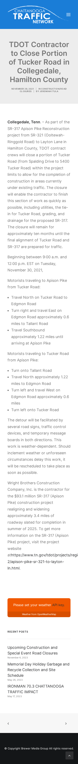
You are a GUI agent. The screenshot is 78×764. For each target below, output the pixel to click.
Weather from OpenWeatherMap (39, 614)
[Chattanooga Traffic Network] (39, 14)
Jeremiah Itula (49, 91)
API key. (58, 605)
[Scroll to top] (69, 755)
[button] (68, 14)
